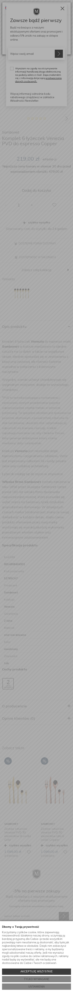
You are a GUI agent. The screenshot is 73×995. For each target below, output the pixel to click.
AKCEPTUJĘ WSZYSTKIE (36, 971)
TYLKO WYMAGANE (36, 979)
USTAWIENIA (36, 986)
